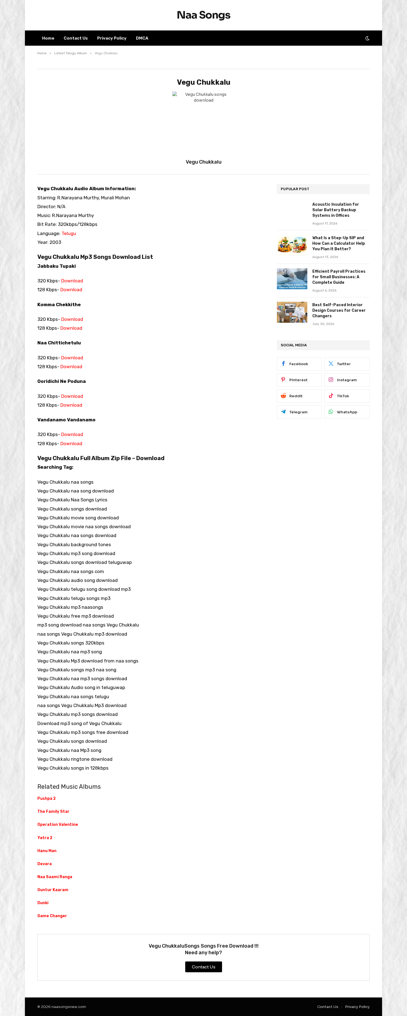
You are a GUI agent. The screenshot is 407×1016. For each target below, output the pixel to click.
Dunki (42, 903)
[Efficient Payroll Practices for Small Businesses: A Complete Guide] (292, 278)
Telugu (68, 233)
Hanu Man (46, 851)
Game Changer (52, 916)
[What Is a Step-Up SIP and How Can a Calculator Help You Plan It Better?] (292, 245)
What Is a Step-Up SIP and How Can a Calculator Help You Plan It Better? (338, 243)
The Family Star (53, 811)
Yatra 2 (44, 838)
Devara (44, 864)
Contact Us (76, 38)
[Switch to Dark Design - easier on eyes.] (367, 38)
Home (48, 38)
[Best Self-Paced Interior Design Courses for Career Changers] (292, 312)
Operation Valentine (57, 824)
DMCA (142, 38)
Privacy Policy (112, 38)
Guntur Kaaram (52, 890)
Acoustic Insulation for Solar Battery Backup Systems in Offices (335, 210)
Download (72, 280)
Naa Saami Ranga (54, 877)
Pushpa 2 (46, 798)
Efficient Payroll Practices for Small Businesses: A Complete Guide (338, 277)
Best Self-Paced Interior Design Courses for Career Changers (339, 310)
